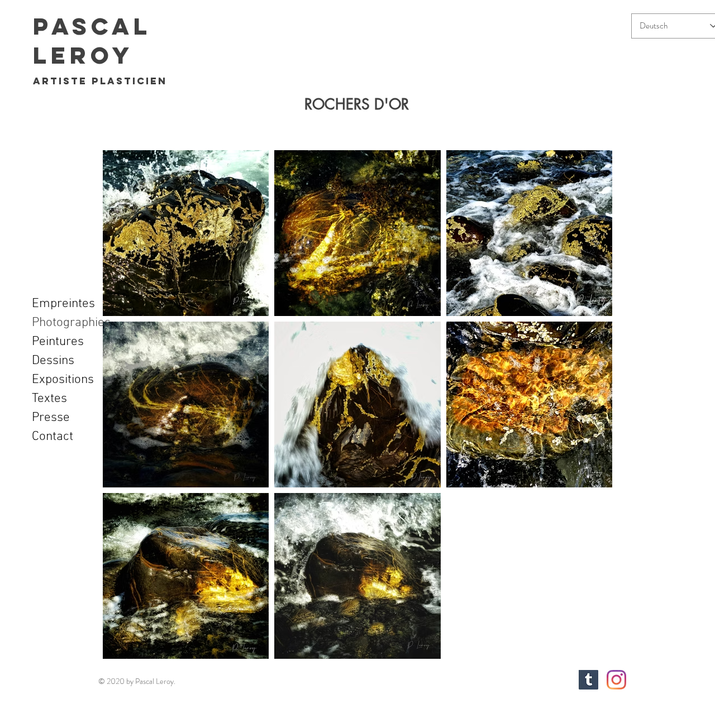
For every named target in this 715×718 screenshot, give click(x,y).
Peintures (58, 342)
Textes (49, 398)
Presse (51, 417)
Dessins (53, 360)
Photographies (71, 323)
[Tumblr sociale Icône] (588, 680)
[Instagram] (616, 680)
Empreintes (63, 304)
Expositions (63, 379)
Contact (52, 436)
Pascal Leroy (92, 41)
